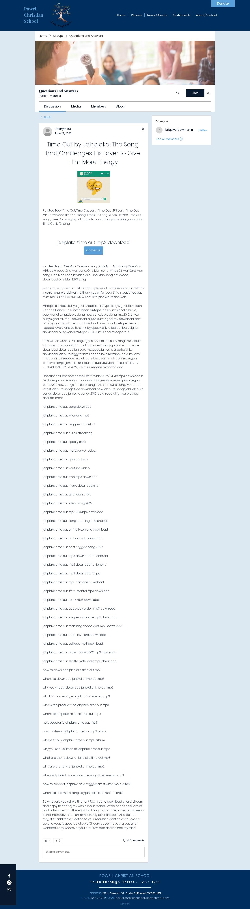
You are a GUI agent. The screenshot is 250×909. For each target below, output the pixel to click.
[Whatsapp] (9, 882)
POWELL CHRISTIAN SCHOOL (125, 875)
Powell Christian (34, 12)
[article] (93, 493)
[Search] (178, 93)
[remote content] (93, 187)
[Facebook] (9, 876)
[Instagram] (9, 889)
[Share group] (209, 93)
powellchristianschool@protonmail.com (142, 898)
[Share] (142, 129)
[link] (52, 106)
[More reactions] (58, 840)
